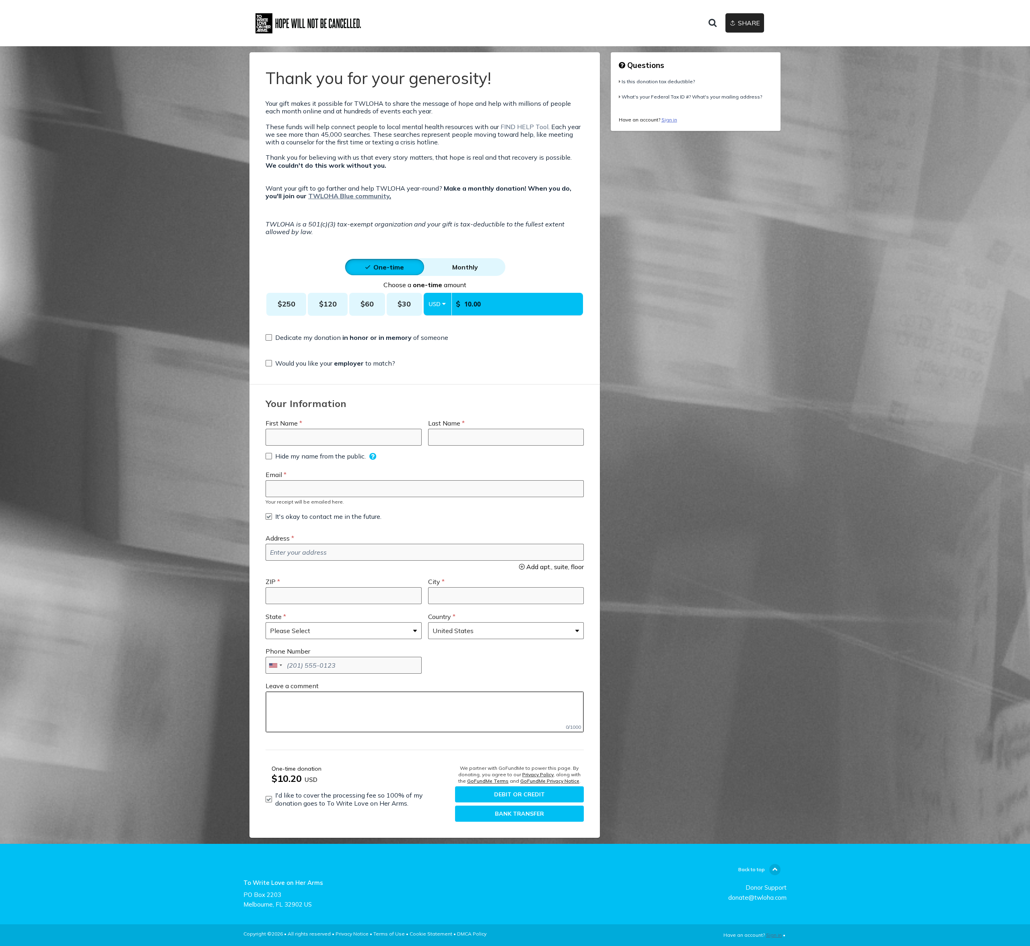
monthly (465, 267)
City (434, 582)
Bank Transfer (519, 813)
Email (274, 475)
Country (439, 617)
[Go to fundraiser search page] (713, 23)
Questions (644, 65)
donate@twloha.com (757, 897)
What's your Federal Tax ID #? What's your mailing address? (692, 97)
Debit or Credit (519, 794)
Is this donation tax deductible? (658, 81)
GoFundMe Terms (488, 781)
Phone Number (288, 651)
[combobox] (275, 665)
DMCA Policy (471, 934)
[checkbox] (357, 337)
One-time (388, 267)
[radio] (388, 267)
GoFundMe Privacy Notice (549, 781)
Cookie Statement (431, 934)
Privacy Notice (352, 934)
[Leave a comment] (424, 712)
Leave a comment (292, 686)
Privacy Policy (538, 774)
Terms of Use (389, 934)
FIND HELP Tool (524, 127)
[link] (315, 23)
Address (278, 538)
